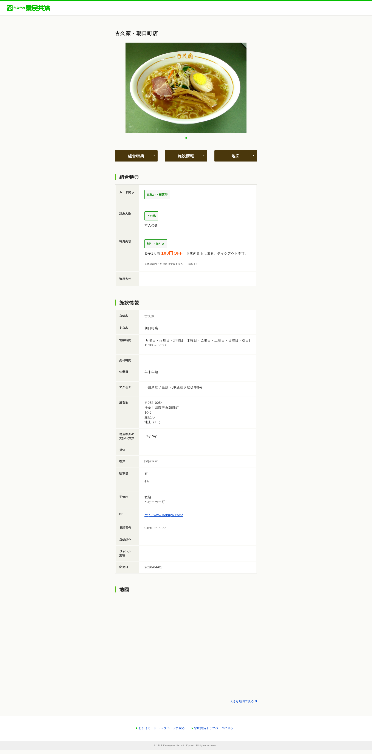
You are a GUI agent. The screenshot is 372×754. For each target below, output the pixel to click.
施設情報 (186, 156)
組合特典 (136, 156)
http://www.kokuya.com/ (163, 515)
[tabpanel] (186, 88)
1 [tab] (186, 138)
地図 (236, 156)
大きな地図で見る (242, 701)
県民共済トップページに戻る (213, 728)
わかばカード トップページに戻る (162, 728)
